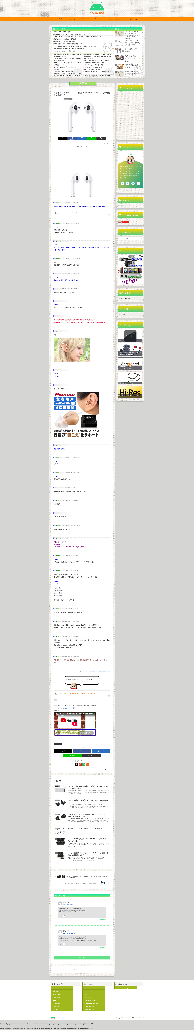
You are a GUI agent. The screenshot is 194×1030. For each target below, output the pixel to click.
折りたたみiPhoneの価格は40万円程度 (64, 39)
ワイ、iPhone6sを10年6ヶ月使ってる (64, 51)
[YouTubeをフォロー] (80, 764)
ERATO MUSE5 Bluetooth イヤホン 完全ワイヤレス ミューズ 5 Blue (75, 213)
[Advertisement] (82, 157)
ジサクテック (56, 1006)
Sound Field (56, 988)
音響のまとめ (56, 991)
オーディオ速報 (56, 994)
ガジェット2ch (56, 997)
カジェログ (55, 1009)
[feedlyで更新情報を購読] (83, 764)
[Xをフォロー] (76, 764)
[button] (101, 138)
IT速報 (54, 1000)
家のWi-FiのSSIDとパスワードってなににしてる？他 (67, 73)
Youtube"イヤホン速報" (69, 708)
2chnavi (87, 988)
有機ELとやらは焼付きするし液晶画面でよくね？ (67, 44)
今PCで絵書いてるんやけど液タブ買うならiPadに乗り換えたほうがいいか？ (75, 46)
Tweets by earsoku (123, 205)
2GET (86, 991)
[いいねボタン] (55, 700)
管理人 (130, 154)
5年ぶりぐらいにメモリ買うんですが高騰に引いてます (69, 34)
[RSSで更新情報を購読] (87, 764)
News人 (87, 994)
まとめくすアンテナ (89, 1006)
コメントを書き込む (82, 957)
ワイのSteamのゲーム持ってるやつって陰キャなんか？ (69, 48)
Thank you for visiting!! (122, 988)
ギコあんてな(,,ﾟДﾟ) (89, 1009)
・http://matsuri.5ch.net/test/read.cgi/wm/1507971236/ (97, 671)
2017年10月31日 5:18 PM (69, 904)
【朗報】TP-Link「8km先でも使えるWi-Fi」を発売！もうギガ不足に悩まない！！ (77, 36)
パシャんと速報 (56, 1003)
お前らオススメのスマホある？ (62, 32)
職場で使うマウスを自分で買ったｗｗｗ (65, 41)
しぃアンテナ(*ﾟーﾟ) (90, 1000)
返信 (103, 919)
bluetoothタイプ (58, 744)
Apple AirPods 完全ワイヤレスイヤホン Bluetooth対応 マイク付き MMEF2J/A (76, 693)
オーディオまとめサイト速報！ (92, 1003)
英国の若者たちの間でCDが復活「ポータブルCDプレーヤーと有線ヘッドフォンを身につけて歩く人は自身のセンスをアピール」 (97, 56)
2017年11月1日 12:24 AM (69, 933)
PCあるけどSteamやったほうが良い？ (94, 67)
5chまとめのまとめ (89, 997)
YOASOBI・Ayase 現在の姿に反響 (63, 71)
